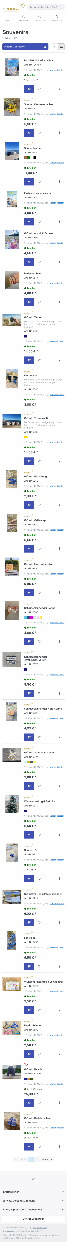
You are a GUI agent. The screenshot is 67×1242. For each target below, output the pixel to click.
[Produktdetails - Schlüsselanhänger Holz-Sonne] (59, 737)
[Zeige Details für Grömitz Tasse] (11, 320)
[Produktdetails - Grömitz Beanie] (59, 1103)
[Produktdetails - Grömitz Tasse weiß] (59, 461)
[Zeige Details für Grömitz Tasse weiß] (11, 421)
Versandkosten (57, 70)
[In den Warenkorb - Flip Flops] (29, 966)
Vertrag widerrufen (33, 1218)
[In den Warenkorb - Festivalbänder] (29, 1054)
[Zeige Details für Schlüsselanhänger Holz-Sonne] (11, 711)
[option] (25, 157)
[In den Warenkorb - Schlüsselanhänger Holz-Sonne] (29, 737)
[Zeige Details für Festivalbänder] (11, 1028)
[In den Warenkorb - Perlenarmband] (29, 302)
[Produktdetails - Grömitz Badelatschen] (59, 1147)
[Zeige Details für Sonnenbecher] (11, 151)
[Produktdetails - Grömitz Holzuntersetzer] (59, 592)
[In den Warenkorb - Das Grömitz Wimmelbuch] (29, 89)
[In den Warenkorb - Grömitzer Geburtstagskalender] (29, 922)
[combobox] (46, 7)
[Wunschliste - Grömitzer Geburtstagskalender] (39, 922)
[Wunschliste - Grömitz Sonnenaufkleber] (39, 786)
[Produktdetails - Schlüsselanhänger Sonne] (59, 641)
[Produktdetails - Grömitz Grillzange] (59, 549)
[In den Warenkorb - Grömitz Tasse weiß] (29, 461)
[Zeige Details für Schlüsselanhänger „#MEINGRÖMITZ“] (11, 659)
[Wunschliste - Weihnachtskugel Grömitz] (39, 835)
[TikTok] (33, 1179)
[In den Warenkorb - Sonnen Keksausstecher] (29, 133)
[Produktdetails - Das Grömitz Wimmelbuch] (59, 89)
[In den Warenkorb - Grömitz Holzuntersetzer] (29, 592)
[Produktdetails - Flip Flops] (59, 966)
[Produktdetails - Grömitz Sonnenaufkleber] (59, 786)
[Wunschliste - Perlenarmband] (39, 302)
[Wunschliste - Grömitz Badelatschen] (39, 1147)
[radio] (55, 46)
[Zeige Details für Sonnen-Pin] (11, 853)
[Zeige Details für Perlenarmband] (11, 280)
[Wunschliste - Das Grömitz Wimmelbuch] (39, 89)
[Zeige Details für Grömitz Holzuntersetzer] (11, 567)
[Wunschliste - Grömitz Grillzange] (39, 549)
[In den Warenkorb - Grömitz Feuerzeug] (29, 505)
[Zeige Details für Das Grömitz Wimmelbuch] (11, 67)
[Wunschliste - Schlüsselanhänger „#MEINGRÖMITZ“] (39, 693)
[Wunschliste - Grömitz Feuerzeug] (39, 505)
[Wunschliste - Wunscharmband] (39, 1010)
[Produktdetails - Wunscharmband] (59, 1010)
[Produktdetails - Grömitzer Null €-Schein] (59, 262)
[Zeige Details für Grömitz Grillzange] (11, 523)
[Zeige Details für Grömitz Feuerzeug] (11, 479)
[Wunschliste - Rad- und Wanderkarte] (39, 221)
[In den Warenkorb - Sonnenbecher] (29, 181)
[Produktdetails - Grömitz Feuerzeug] (59, 505)
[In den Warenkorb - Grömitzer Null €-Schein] (29, 262)
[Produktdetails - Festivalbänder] (59, 1054)
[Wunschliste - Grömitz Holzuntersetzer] (39, 592)
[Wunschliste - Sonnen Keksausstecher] (39, 133)
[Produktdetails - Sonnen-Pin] (59, 878)
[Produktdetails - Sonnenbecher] (59, 181)
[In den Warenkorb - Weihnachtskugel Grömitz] (29, 835)
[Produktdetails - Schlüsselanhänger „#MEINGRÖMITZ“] (59, 693)
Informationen (10, 1191)
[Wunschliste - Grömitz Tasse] (39, 360)
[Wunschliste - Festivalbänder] (39, 1054)
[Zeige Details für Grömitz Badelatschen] (11, 1121)
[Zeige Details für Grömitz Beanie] (11, 1072)
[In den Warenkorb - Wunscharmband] (29, 1010)
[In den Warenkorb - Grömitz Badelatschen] (29, 1147)
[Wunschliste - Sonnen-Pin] (39, 878)
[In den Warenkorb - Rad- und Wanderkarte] (29, 221)
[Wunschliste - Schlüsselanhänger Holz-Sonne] (39, 737)
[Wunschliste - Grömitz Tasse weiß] (39, 461)
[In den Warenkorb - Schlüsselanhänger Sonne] (29, 641)
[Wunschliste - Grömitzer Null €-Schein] (39, 262)
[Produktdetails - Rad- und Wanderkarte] (59, 221)
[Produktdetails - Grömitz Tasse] (59, 360)
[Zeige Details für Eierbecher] (11, 378)
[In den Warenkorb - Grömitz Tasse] (29, 360)
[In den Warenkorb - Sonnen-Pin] (29, 878)
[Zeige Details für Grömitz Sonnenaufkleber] (11, 755)
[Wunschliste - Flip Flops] (39, 966)
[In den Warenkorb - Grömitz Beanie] (29, 1103)
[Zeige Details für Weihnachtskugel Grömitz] (11, 804)
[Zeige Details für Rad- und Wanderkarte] (11, 199)
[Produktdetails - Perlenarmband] (59, 302)
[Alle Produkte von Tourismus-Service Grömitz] (29, 99)
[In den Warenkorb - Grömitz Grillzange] (29, 549)
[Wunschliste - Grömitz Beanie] (39, 1103)
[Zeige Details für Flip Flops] (11, 940)
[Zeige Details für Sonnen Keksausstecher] (11, 107)
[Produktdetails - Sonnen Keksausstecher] (59, 133)
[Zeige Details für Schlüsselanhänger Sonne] (11, 610)
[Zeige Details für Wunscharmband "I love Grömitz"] (11, 984)
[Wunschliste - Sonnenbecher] (39, 181)
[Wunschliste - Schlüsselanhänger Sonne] (39, 641)
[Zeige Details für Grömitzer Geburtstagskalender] (11, 896)
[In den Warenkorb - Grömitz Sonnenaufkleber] (29, 786)
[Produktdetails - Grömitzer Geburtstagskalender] (59, 922)
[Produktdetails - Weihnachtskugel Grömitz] (59, 835)
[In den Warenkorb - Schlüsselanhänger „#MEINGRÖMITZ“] (29, 693)
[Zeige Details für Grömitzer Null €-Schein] (11, 239)
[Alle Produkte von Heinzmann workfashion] (26, 1064)
